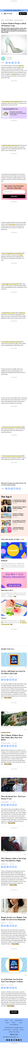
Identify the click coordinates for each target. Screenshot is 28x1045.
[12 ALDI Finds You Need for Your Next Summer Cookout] (14, 965)
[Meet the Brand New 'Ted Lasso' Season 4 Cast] (14, 785)
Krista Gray (4, 864)
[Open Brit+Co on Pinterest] (9, 1040)
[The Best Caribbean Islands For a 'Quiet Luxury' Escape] (6, 516)
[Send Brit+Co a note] (21, 1040)
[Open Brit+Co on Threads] (16, 1040)
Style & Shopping (9, 20)
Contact (20, 1022)
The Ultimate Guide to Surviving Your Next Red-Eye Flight (13, 859)
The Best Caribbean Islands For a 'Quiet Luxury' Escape (18, 514)
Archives (22, 1029)
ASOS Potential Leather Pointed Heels (12, 427)
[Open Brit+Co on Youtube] (14, 1040)
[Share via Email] (15, 63)
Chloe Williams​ (5, 802)
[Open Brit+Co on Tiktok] (19, 1040)
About (6, 1020)
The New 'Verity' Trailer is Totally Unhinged (19, 507)
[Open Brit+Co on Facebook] (7, 1040)
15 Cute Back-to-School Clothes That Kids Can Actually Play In (19, 521)
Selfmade (4, 561)
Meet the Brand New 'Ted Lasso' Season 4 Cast (13, 797)
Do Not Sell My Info (14, 1024)
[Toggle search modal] (17, 13)
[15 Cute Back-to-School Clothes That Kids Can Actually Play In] (6, 523)
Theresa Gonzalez (6, 743)
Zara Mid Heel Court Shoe (8, 313)
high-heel (21, 65)
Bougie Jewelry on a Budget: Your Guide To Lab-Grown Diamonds (14, 918)
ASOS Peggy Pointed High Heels (10, 284)
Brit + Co (4, 923)
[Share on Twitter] (12, 63)
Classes (3, 618)
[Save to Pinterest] (9, 63)
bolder (14, 74)
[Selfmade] (14, 550)
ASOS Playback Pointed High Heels (11, 101)
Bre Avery (4, 676)
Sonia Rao (10, 57)
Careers (13, 1022)
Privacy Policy (15, 1029)
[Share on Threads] (18, 63)
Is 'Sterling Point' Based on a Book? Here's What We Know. (19, 501)
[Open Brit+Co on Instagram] (12, 1040)
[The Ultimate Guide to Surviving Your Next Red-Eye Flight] (14, 844)
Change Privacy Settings (14, 1031)
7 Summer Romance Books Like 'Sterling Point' (18, 528)
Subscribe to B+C (7, 590)
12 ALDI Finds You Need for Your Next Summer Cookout (12, 980)
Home (2, 20)
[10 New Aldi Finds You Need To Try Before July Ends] (14, 660)
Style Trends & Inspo (18, 20)
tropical (21, 255)
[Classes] (14, 608)
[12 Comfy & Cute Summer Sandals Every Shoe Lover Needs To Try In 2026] (5, 114)
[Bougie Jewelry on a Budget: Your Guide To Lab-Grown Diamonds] (14, 906)
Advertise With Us (19, 1020)
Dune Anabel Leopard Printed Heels (11, 341)
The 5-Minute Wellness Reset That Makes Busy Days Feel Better (12, 737)
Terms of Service (7, 1029)
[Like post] (20, 489)
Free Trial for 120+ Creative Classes (12, 10)
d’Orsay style (11, 224)
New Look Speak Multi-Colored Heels (12, 253)
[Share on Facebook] (7, 63)
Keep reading (7, 697)
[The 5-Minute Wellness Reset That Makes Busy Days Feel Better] (14, 719)
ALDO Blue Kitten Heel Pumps (9, 145)
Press (11, 1020)
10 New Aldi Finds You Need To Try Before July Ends (13, 672)
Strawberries (22, 313)
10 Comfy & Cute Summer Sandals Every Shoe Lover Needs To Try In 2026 (18, 113)
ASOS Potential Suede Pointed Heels (12, 456)
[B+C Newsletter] (14, 580)
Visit (2, 568)
